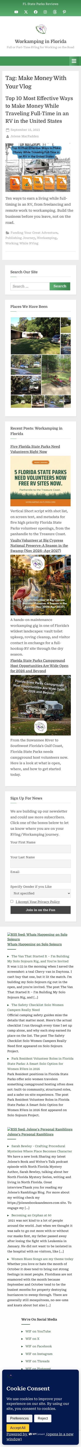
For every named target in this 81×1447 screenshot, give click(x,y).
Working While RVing (21, 243)
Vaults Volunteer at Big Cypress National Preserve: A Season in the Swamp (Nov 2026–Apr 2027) (39, 546)
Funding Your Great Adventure (34, 232)
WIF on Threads (37, 1361)
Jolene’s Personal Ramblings (30, 1134)
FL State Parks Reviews (40, 4)
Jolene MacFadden (24, 136)
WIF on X (32, 1338)
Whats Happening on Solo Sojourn (34, 944)
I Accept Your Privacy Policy (38, 901)
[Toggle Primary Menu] (74, 61)
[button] (35, 336)
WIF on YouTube (38, 1331)
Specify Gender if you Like (31, 886)
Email (14, 872)
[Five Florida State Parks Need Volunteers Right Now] (40, 505)
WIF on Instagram (38, 1354)
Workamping (47, 238)
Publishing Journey (20, 238)
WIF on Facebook (38, 1346)
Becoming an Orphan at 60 (31, 1215)
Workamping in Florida (40, 41)
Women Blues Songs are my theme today (42, 1259)
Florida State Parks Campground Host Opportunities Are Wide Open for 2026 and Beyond (39, 666)
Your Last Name (22, 857)
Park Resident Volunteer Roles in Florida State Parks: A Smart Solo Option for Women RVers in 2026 (40, 1064)
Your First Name (22, 842)
